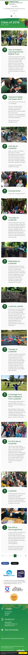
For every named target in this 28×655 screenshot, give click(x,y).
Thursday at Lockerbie (13, 219)
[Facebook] (14, 13)
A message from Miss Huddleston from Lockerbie (15, 396)
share (5, 563)
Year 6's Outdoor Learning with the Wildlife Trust (15, 52)
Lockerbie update (15, 306)
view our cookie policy (10, 653)
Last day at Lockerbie (13, 147)
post (15, 563)
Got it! (23, 652)
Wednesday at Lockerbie (14, 262)
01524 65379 (15, 6)
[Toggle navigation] (11, 16)
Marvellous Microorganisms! (15, 528)
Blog (7, 24)
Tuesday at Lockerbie (12, 350)
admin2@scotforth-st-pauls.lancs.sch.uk (15, 8)
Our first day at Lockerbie (14, 442)
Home (2, 24)
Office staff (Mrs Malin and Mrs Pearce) (12, 638)
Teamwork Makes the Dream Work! (15, 98)
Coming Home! (14, 191)
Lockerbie (12, 491)
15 (25, 556)
